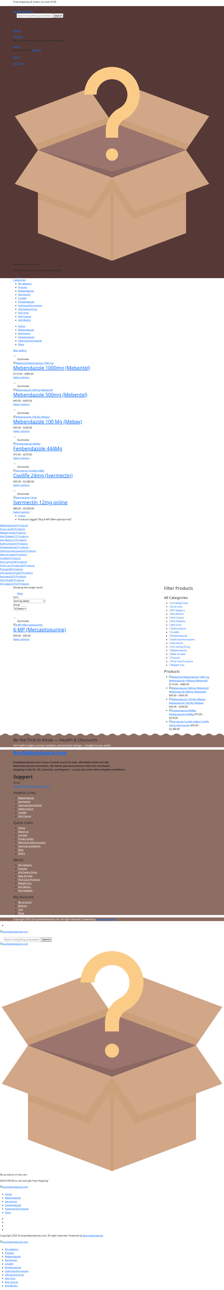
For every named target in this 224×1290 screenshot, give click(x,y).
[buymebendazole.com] (14, 931)
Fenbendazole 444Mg (37, 448)
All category (25, 283)
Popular (22, 287)
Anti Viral (23, 312)
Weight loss (177, 665)
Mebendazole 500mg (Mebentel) (50, 394)
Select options (21, 377)
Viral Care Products (182, 661)
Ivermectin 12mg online (40, 502)
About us (23, 831)
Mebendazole (26, 291)
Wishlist (22, 906)
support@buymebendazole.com (31, 786)
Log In (16, 46)
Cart (20, 909)
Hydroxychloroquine (30, 305)
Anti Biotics (24, 320)
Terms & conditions (29, 846)
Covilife (22, 298)
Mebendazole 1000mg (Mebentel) (51, 367)
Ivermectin (24, 294)
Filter (20, 593)
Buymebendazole (106, 919)
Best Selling (20, 350)
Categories (19, 280)
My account (25, 902)
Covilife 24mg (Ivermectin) (43, 475)
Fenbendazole (26, 302)
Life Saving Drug (27, 309)
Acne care (176, 606)
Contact (22, 835)
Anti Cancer (24, 316)
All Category (178, 610)
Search (58, 15)
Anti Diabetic (178, 621)
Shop (21, 344)
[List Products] (19, 612)
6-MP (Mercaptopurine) (39, 629)
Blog (20, 849)
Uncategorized (179, 603)
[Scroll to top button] (217, 1283)
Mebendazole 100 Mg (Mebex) (47, 421)
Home (21, 326)
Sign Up (36, 50)
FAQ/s (21, 853)
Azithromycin (178, 628)
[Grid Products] (15, 612)
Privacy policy (26, 839)
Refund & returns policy (32, 842)
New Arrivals (178, 654)
